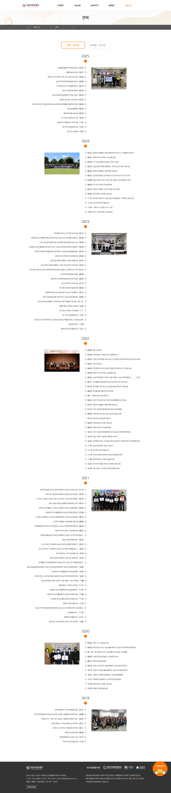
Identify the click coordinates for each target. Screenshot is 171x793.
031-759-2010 (49, 779)
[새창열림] (93, 769)
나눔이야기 (94, 5)
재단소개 (128, 5)
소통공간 (111, 5)
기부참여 (60, 5)
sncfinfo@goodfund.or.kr (67, 779)
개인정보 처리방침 (31, 787)
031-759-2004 (34, 779)
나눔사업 (77, 5)
